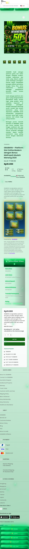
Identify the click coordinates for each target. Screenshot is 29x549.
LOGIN (7, 8)
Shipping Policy (4, 394)
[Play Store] (15, 518)
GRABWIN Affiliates (5, 434)
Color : (8, 181)
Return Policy (4, 423)
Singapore (3, 486)
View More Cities (5, 505)
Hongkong (3, 483)
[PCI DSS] (4, 526)
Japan (2, 497)
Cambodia (3, 500)
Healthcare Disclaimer (6, 405)
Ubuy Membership (5, 399)
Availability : (7, 176)
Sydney (2, 492)
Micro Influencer (5, 396)
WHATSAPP (15, 542)
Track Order (3, 388)
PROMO (15, 529)
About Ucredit (4, 431)
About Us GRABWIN (5, 374)
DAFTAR (21, 8)
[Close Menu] (1, 3)
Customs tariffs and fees (7, 391)
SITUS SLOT (3, 489)
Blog (1, 426)
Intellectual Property (6, 383)
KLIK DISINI (12, 253)
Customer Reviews (5, 420)
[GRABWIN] (7, 3)
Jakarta (2, 503)
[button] (23, 17)
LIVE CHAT (15, 546)
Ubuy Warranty (4, 402)
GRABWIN (6, 144)
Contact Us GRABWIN (6, 377)
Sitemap (2, 385)
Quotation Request (5, 380)
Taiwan (2, 494)
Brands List (3, 417)
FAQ (1, 428)
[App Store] (5, 518)
